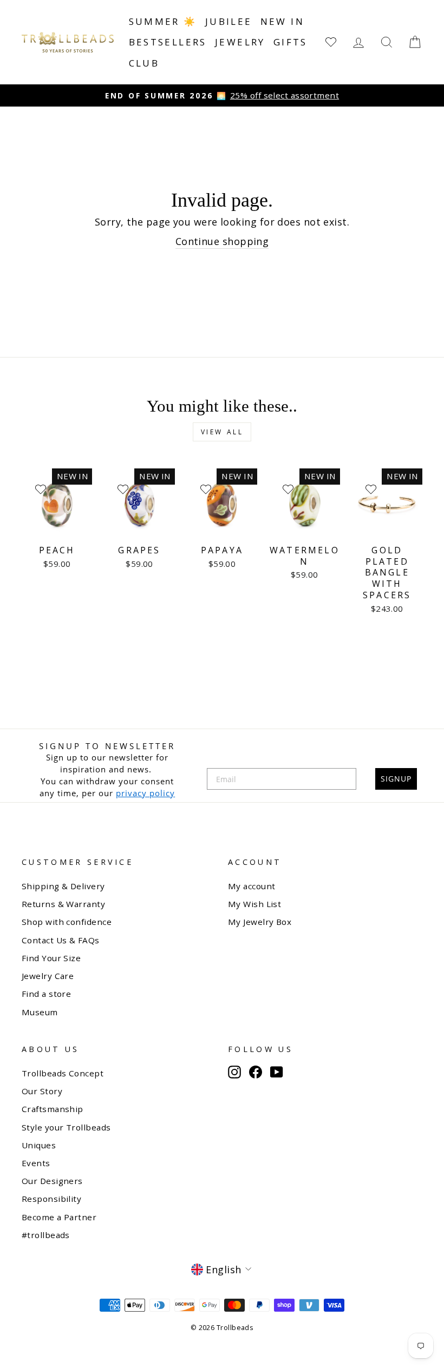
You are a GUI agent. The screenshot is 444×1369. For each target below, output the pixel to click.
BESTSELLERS (168, 42)
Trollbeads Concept (62, 1073)
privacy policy (145, 793)
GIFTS (290, 42)
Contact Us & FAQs (61, 940)
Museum (40, 1012)
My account (252, 886)
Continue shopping (222, 241)
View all (222, 432)
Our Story (42, 1091)
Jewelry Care (48, 975)
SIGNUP (396, 778)
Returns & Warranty (63, 903)
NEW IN (282, 21)
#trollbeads (46, 1234)
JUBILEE (228, 21)
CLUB (144, 63)
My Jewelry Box (259, 921)
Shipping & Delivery (63, 886)
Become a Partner (59, 1217)
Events (36, 1163)
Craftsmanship (52, 1108)
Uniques (39, 1145)
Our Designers (52, 1180)
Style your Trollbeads (66, 1127)
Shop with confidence (67, 921)
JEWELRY (240, 42)
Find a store (46, 993)
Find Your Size (51, 958)
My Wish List (254, 903)
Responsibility (51, 1198)
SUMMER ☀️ (163, 21)
